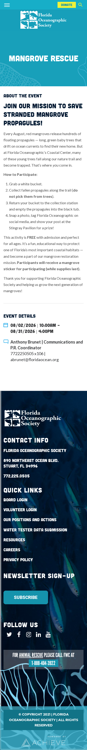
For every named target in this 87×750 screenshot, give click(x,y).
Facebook (17, 634)
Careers (11, 549)
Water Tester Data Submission (35, 530)
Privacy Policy (18, 559)
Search (80, 5)
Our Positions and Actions (29, 519)
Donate (66, 5)
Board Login (15, 499)
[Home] (43, 20)
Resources (14, 539)
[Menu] (13, 4)
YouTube (47, 634)
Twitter (8, 634)
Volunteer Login (20, 509)
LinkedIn (37, 634)
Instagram (27, 634)
